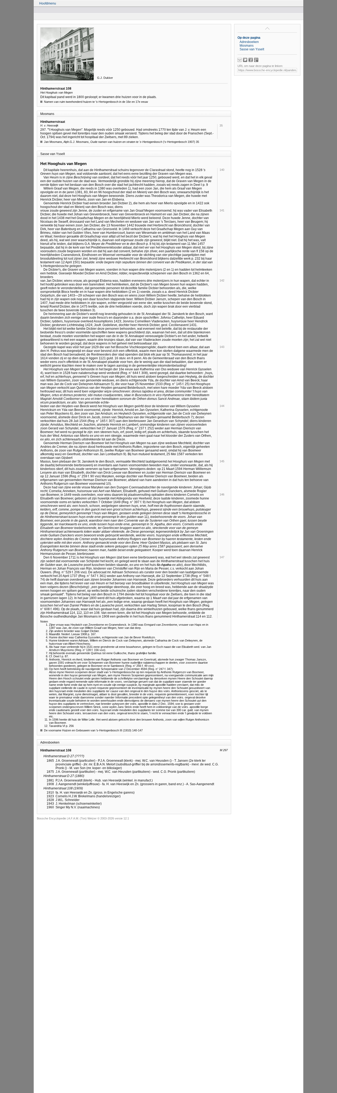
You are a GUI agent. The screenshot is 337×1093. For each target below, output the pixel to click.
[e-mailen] (239, 60)
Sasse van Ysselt (252, 49)
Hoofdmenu (47, 3)
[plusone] (256, 60)
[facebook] (251, 60)
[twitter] (245, 60)
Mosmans (247, 45)
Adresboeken (249, 42)
